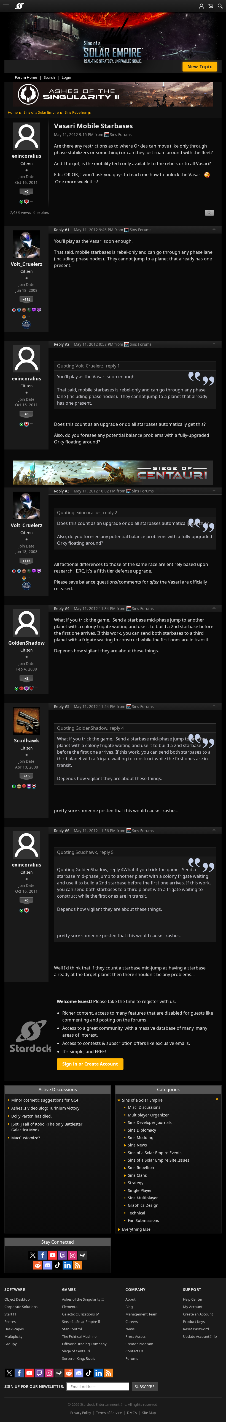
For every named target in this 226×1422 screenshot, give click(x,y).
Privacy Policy (80, 1412)
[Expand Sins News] (125, 1145)
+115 (26, 299)
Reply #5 (61, 706)
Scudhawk (26, 740)
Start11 (10, 1314)
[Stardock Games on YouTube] (53, 1255)
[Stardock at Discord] (48, 1265)
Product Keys (194, 1321)
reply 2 (110, 513)
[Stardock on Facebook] (43, 1255)
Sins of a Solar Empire (41, 112)
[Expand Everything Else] (119, 1229)
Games (69, 1289)
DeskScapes (14, 1328)
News (129, 1328)
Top (214, 230)
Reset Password (196, 1328)
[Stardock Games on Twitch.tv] (63, 1255)
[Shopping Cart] (211, 6)
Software (14, 1289)
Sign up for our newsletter (33, 1386)
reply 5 (106, 852)
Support (192, 1289)
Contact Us (134, 1351)
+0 (26, 191)
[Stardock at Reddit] (38, 1265)
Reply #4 (61, 608)
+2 (26, 678)
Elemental (70, 1306)
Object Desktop (17, 1299)
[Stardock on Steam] (82, 1255)
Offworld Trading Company (84, 1343)
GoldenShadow (26, 642)
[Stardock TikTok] (58, 1265)
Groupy (10, 1343)
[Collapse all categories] (217, 1099)
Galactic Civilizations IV (80, 1314)
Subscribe (145, 1386)
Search (49, 77)
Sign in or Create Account (90, 1064)
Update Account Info (200, 1336)
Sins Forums (121, 134)
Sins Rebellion (76, 112)
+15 (26, 775)
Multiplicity (13, 1336)
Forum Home (26, 77)
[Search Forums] (220, 6)
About (130, 1299)
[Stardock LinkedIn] (67, 1265)
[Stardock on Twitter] (33, 1255)
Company (135, 1289)
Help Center (192, 1299)
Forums (131, 1358)
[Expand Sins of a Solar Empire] (118, 1101)
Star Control (72, 1328)
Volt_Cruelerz (26, 264)
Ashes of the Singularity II (83, 1299)
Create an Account (198, 1314)
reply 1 (113, 366)
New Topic (199, 67)
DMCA (132, 1412)
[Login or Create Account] (201, 6)
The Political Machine (79, 1336)
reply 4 (117, 728)
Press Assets (135, 1336)
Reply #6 (61, 830)
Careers (131, 1321)
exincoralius (26, 155)
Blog (129, 1306)
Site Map (149, 1412)
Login (66, 77)
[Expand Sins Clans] (125, 1175)
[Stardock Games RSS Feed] (77, 1265)
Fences (10, 1321)
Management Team (141, 1314)
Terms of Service (109, 1412)
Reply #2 (61, 344)
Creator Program (139, 1343)
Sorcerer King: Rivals (78, 1358)
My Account (193, 1306)
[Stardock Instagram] (72, 1255)
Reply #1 (61, 229)
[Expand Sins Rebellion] (125, 1168)
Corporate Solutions (20, 1306)
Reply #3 (61, 491)
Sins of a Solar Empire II (81, 1321)
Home (13, 112)
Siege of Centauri (76, 1351)
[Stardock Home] (19, 6)
